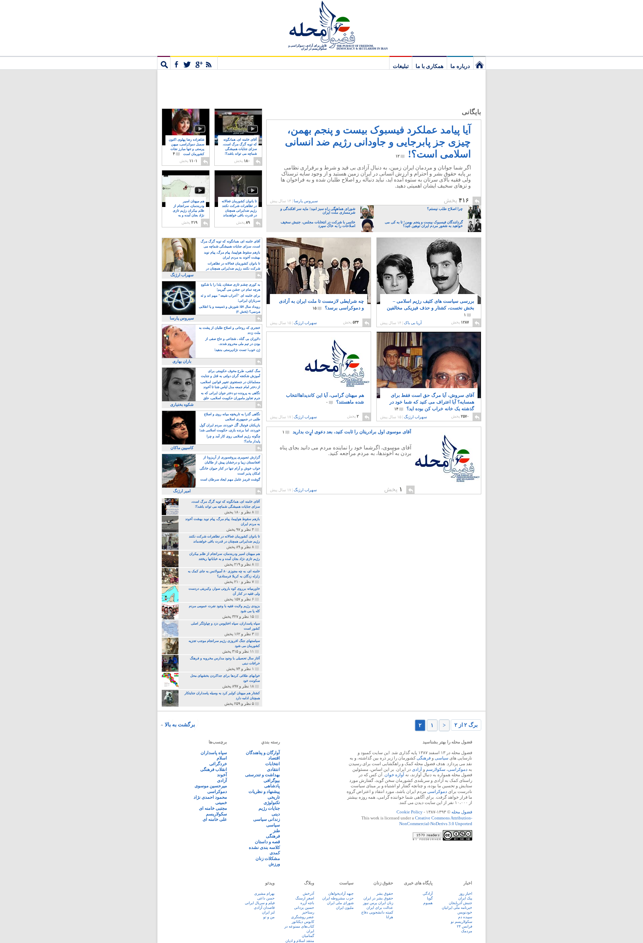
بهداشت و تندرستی (262, 774)
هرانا (389, 917)
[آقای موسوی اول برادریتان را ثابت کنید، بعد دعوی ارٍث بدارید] (448, 460)
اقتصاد (274, 757)
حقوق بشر (384, 893)
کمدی (275, 852)
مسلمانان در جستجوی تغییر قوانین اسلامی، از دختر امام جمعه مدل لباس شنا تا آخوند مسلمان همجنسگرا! (230, 385)
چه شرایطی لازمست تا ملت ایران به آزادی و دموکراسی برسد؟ (321, 304)
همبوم (428, 903)
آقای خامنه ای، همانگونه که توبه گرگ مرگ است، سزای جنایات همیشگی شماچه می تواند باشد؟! (240, 149)
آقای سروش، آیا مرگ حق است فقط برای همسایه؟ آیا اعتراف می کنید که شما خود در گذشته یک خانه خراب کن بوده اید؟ (431, 402)
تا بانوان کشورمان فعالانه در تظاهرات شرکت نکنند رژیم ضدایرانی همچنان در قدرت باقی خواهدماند (239, 210)
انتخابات (272, 763)
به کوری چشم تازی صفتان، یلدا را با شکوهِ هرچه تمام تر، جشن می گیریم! (230, 287)
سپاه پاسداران (214, 752)
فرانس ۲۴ (464, 926)
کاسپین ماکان (182, 447)
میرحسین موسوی (211, 785)
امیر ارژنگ (182, 491)
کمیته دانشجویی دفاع (377, 912)
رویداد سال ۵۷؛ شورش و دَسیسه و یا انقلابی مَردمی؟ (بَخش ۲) (229, 309)
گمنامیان (308, 936)
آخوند (222, 774)
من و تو (269, 917)
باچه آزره (307, 903)
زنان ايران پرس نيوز (378, 903)
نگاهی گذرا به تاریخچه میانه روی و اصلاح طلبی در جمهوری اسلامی (232, 416)
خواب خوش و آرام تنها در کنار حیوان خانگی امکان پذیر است (230, 470)
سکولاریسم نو (461, 922)
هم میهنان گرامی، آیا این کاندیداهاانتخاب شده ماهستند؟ (325, 399)
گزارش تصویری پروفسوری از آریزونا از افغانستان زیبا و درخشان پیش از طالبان (231, 459)
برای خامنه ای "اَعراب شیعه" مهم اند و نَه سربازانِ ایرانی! (230, 298)
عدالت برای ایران (379, 907)
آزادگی (428, 893)
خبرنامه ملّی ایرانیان (457, 907)
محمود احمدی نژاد (210, 797)
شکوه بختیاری (182, 404)
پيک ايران (465, 898)
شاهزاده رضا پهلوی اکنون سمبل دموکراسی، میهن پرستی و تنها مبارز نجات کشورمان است (186, 147)
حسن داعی (266, 898)
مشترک (193, 62)
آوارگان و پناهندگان (263, 752)
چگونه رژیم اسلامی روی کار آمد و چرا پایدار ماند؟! (233, 438)
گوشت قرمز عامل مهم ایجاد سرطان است (230, 479)
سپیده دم (465, 917)
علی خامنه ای (215, 819)
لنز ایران (268, 912)
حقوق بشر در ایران (378, 898)
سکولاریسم (216, 813)
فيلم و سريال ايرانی (260, 903)
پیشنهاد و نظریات (264, 791)
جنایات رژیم (269, 808)
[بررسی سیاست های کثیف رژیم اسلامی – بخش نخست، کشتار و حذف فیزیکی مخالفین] (429, 280)
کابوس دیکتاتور (303, 922)
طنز (276, 830)
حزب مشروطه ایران (338, 898)
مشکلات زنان (268, 858)
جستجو (163, 62)
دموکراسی (458, 769)
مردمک (466, 931)
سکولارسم (435, 769)
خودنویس (464, 912)
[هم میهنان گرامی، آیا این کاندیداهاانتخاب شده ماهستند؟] (319, 365)
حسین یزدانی (304, 907)
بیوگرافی (272, 780)
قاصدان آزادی (264, 907)
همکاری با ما (429, 66)
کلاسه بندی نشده (264, 847)
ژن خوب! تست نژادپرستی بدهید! (237, 350)
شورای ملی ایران (340, 903)
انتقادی (273, 769)
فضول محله (321, 25)
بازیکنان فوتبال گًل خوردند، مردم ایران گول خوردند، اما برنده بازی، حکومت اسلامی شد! (229, 427)
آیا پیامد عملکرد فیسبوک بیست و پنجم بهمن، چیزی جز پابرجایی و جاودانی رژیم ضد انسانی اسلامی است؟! (378, 141)
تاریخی (274, 797)
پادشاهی (272, 785)
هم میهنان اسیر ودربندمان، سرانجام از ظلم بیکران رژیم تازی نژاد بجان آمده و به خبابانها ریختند (188, 210)
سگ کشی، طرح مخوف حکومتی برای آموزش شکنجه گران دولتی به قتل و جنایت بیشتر (230, 374)
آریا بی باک (413, 322)
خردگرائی (218, 763)
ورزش (274, 863)
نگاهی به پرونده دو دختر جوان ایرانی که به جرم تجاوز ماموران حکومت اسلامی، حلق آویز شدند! (230, 396)
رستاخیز (308, 912)
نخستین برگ (480, 62)
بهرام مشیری (264, 893)
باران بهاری (181, 361)
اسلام (222, 757)
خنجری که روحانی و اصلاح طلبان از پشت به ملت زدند (229, 330)
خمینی (221, 802)
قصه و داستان (267, 841)
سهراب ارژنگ (305, 322)
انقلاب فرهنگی (213, 769)
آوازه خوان (394, 774)
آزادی (417, 769)
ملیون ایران (345, 907)
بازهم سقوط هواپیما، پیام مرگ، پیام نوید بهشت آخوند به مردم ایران (232, 254)
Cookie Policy (410, 811)
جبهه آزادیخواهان (341, 893)
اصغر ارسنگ (304, 898)
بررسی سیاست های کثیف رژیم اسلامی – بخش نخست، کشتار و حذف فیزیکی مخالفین (430, 308)
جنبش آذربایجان (460, 903)
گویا (430, 898)
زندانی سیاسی (266, 819)
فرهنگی (424, 757)
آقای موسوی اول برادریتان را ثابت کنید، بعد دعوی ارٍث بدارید (346, 431)
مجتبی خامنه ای (213, 808)
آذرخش (308, 893)
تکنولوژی (272, 802)
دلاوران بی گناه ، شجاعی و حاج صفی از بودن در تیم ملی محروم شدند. (232, 341)
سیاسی (441, 757)
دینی (276, 813)
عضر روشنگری (302, 917)
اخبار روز (465, 893)
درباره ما (460, 66)
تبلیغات (401, 66)
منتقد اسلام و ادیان (299, 941)
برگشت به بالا (180, 724)
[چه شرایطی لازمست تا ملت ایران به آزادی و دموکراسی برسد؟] (319, 279)
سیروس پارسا (306, 201)
